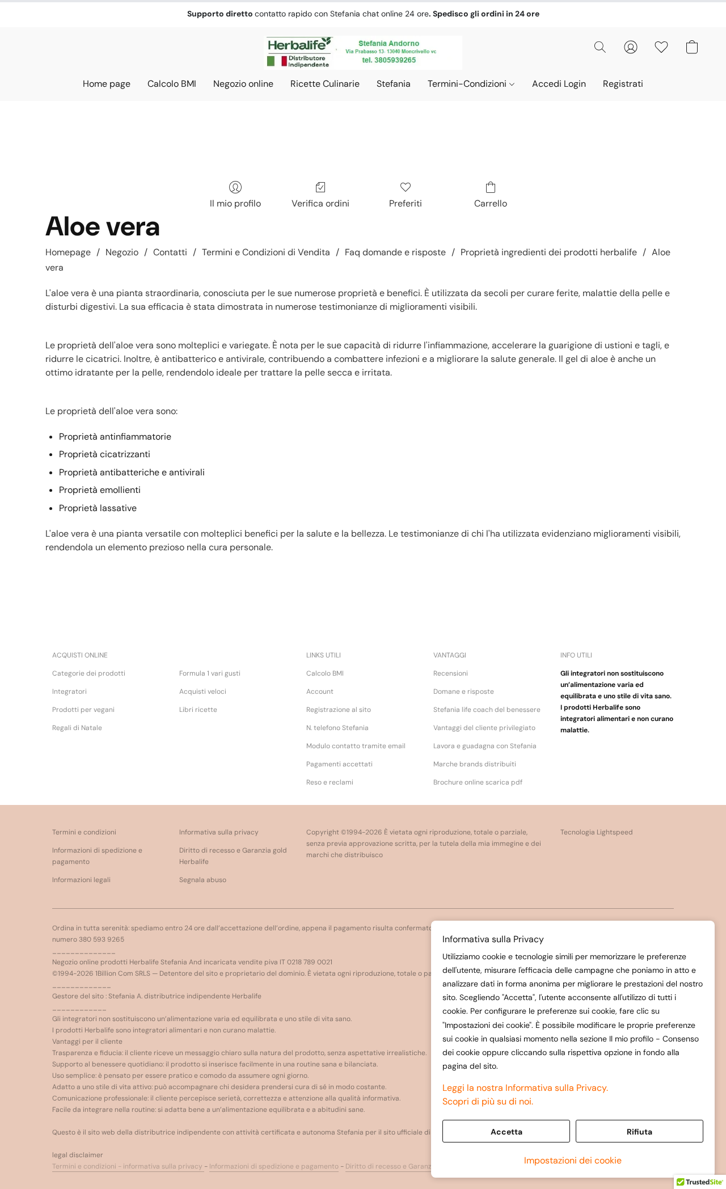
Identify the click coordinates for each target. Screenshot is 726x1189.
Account (320, 691)
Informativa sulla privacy (219, 832)
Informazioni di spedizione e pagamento (97, 856)
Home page (106, 84)
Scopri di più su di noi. (487, 1101)
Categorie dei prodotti (88, 673)
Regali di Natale (77, 727)
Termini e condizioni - (87, 1166)
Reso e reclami (329, 782)
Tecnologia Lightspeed (596, 832)
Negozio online (243, 84)
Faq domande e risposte (395, 252)
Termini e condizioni (84, 832)
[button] (363, 53)
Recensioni (450, 673)
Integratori (69, 691)
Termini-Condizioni (468, 84)
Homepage (68, 252)
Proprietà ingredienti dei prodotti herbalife (549, 252)
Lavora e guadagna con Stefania (485, 745)
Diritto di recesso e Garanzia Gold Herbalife (415, 1166)
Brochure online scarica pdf (477, 782)
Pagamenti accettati (339, 764)
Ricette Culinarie (325, 84)
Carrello (490, 203)
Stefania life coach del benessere (487, 709)
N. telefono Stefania (337, 727)
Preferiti (405, 203)
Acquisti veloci (202, 691)
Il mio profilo (235, 203)
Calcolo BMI (171, 84)
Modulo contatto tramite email (356, 745)
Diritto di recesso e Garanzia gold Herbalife (233, 856)
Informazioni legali (81, 879)
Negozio (121, 252)
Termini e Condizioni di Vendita (266, 252)
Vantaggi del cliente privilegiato (484, 727)
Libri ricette (198, 709)
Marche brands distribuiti (474, 764)
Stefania (394, 84)
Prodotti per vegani (83, 709)
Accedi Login (559, 84)
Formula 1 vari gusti (209, 673)
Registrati (623, 84)
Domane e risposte (463, 691)
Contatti (170, 252)
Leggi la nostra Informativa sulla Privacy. (525, 1088)
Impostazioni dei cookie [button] (573, 1160)
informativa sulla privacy (163, 1166)
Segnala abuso (202, 879)
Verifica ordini (320, 203)
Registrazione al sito (338, 709)
